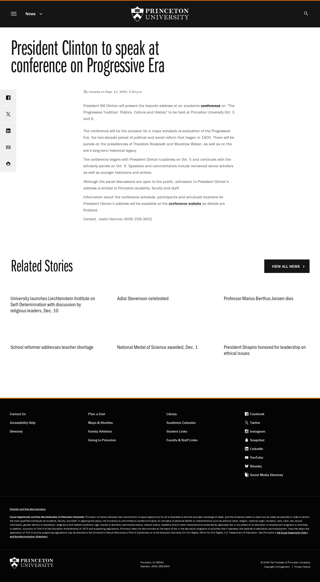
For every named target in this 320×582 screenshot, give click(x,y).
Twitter (255, 422)
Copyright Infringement (277, 566)
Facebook (257, 414)
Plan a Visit (96, 414)
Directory (16, 431)
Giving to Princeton (102, 440)
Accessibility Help (22, 422)
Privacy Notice (302, 566)
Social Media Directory (266, 475)
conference (185, 203)
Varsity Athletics (100, 431)
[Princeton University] (31, 564)
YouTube (256, 457)
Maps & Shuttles (100, 422)
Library (172, 414)
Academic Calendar (181, 422)
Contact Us (18, 414)
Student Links (177, 431)
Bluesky (256, 466)
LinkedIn (256, 449)
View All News (286, 266)
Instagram (257, 431)
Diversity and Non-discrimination (28, 509)
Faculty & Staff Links (182, 440)
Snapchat (257, 440)
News (30, 13)
